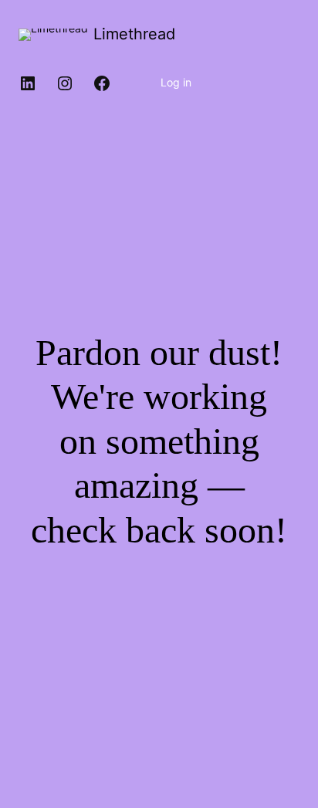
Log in (176, 82)
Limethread (134, 34)
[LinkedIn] (28, 83)
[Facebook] (102, 83)
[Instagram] (65, 83)
